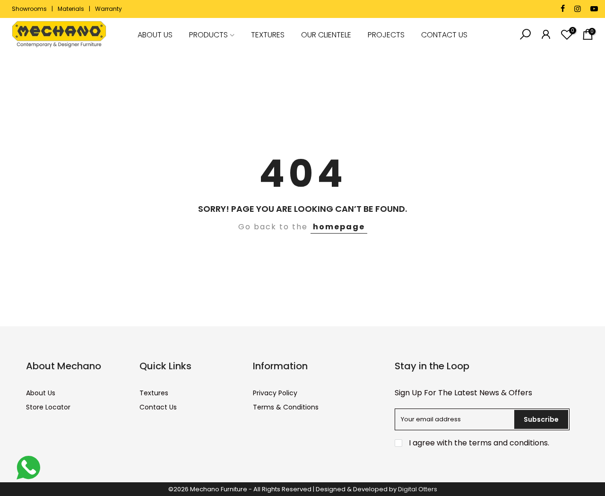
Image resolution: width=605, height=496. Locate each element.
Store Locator (48, 407)
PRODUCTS (208, 34)
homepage (339, 226)
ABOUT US (155, 34)
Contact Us (158, 407)
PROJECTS (386, 34)
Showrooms (29, 9)
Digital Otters (417, 489)
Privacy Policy (275, 393)
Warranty (108, 9)
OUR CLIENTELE (326, 34)
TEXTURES (268, 34)
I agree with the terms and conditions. (478, 442)
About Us (40, 393)
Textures (153, 393)
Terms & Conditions (286, 407)
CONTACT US (444, 34)
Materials (71, 9)
